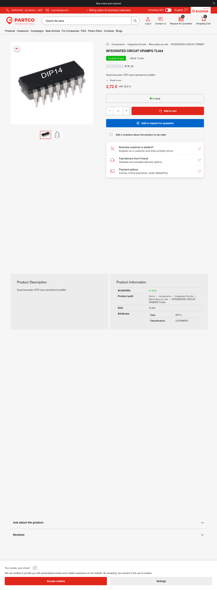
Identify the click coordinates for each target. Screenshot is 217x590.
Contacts (109, 31)
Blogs (119, 31)
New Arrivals (52, 31)
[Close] (214, 3)
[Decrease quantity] (109, 111)
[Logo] (20, 21)
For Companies (70, 31)
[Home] (107, 44)
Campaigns (37, 31)
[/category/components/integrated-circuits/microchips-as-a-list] (17, 48)
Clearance (23, 31)
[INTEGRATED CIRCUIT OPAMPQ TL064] (52, 83)
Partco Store (95, 31)
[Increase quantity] (126, 111)
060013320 (17, 10)
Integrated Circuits (184, 296)
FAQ (83, 31)
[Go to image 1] (45, 135)
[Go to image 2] (57, 135)
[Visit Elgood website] (201, 10)
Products (10, 31)
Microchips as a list (158, 299)
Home (152, 296)
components (165, 296)
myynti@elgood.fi (59, 10)
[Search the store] (135, 21)
